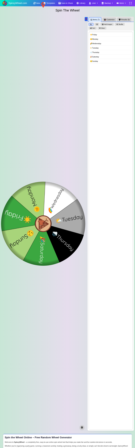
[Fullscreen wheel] (130, 3)
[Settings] (82, 427)
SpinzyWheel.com (17, 3)
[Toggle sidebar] (86, 19)
